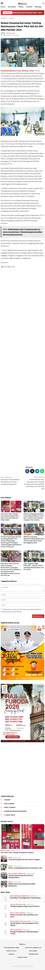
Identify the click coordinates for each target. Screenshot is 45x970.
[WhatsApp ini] (42, 471)
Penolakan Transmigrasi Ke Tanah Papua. (25, 898)
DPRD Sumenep (9, 804)
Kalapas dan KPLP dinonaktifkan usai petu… (24, 916)
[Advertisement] (22, 366)
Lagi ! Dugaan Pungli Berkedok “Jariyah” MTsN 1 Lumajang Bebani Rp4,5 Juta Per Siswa (34, 566)
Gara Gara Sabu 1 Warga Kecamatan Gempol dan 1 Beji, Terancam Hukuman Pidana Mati (10, 517)
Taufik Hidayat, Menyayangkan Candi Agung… (24, 924)
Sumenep (7, 800)
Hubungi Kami (22, 957)
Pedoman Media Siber (11, 948)
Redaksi (11, 954)
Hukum (7, 850)
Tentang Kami (33, 954)
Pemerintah (22, 873)
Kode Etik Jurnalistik (33, 948)
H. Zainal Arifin (9, 815)
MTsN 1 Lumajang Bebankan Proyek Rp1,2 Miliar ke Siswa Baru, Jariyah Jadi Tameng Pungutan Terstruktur (34, 517)
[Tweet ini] (32, 471)
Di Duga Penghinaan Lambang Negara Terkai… (24, 933)
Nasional (18, 896)
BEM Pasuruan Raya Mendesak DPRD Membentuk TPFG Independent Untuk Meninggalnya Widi (34, 540)
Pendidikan (18, 930)
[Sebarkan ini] (27, 471)
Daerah (15, 873)
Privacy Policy (11, 951)
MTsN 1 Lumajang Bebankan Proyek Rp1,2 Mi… (25, 868)
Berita (3, 850)
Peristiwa (18, 904)
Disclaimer (33, 951)
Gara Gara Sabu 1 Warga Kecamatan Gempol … (18, 852)
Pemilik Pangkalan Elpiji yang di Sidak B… (25, 906)
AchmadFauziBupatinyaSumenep (15, 811)
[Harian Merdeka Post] (22, 3)
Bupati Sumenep (9, 807)
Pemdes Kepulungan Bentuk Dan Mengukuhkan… (20, 876)
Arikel (10, 857)
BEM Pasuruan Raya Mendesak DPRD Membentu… (21, 885)
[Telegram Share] (37, 471)
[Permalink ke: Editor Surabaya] (3, 34)
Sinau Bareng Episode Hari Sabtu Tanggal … (24, 860)
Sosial (24, 904)
